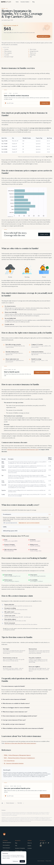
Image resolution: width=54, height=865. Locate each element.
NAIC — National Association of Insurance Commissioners (19, 758)
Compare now (45, 796)
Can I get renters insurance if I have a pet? (14, 720)
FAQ (30, 56)
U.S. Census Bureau (9, 760)
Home (17, 2)
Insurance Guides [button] (25, 2)
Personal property (26, 514)
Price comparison (7, 53)
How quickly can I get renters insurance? (14, 724)
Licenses (30, 848)
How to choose (32, 49)
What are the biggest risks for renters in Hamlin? (16, 707)
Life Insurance (6, 850)
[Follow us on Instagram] (43, 843)
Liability (26, 526)
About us (30, 843)
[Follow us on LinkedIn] (40, 845)
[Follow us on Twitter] (48, 843)
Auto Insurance (6, 845)
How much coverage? (8, 56)
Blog (33, 2)
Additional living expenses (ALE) (26, 530)
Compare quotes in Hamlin (41, 372)
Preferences (15, 861)
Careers (29, 845)
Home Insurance (6, 848)
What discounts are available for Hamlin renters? (16, 703)
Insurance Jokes (18, 851)
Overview (5, 49)
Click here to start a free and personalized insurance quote (23, 449)
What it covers (32, 53)
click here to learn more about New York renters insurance (20, 743)
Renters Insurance (10, 803)
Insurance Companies (20, 848)
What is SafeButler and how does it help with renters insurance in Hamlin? (23, 728)
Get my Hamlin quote (43, 36)
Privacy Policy (48, 860)
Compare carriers (44, 234)
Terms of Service (40, 860)
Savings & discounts (33, 51)
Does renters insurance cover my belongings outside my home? (20, 716)
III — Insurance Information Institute (14, 763)
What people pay (7, 51)
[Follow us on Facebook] (46, 843)
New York (20, 803)
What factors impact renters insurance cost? (15, 711)
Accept (22, 861)
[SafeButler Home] (2, 803)
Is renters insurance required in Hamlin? (14, 686)
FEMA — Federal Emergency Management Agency (17, 755)
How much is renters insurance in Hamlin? (14, 699)
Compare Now (45, 103)
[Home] (6, 1)
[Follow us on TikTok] (40, 843)
